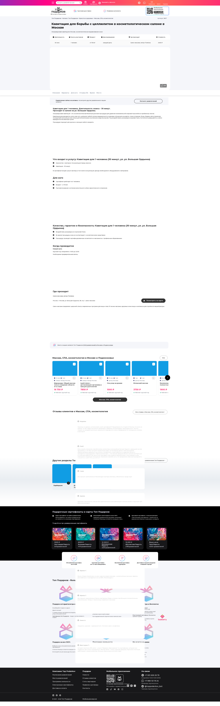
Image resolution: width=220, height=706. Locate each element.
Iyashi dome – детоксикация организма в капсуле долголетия (91, 384)
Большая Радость (85, 544)
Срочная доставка (84, 11)
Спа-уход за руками (114, 383)
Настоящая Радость (62, 544)
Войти (158, 4)
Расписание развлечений (62, 675)
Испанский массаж (140, 383)
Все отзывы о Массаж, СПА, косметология (150, 412)
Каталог (85, 4)
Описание (56, 93)
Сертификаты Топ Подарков (60, 616)
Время (92, 93)
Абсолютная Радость (133, 544)
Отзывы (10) (83, 93)
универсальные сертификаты (75, 523)
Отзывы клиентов (89, 678)
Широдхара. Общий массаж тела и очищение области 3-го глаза (64, 384)
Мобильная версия (89, 699)
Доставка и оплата (59, 688)
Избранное (152, 4)
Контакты (86, 688)
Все (163, 358)
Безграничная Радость (107, 545)
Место (98, 93)
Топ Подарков (67, 699)
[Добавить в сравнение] (74, 364)
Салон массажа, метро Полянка (63, 296)
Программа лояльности (61, 681)
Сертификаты (93, 4)
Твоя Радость (154, 544)
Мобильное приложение (158, 8)
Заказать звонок (108, 2)
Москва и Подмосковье (59, 14)
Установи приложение (114, 684)
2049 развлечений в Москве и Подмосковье (98, 345)
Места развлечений (60, 678)
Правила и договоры (90, 685)
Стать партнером (89, 681)
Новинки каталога (114, 11)
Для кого (74, 93)
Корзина (165, 4)
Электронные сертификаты (62, 685)
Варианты (65, 93)
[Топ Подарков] (58, 12)
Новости (85, 675)
